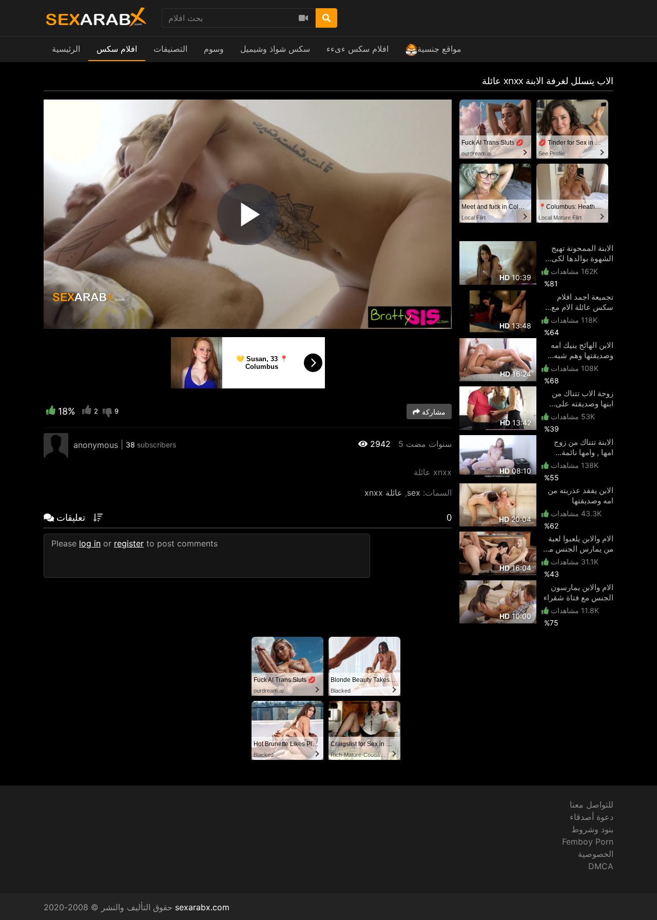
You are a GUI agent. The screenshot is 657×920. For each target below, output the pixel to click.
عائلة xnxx (383, 492)
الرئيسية (66, 49)
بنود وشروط (592, 829)
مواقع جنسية (439, 49)
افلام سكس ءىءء (357, 49)
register (129, 543)
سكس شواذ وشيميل (275, 49)
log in (90, 543)
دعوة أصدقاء (591, 817)
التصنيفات (170, 49)
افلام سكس (116, 49)
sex (413, 492)
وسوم (214, 49)
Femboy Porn (587, 841)
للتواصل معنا (591, 804)
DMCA (600, 866)
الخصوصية (595, 854)
